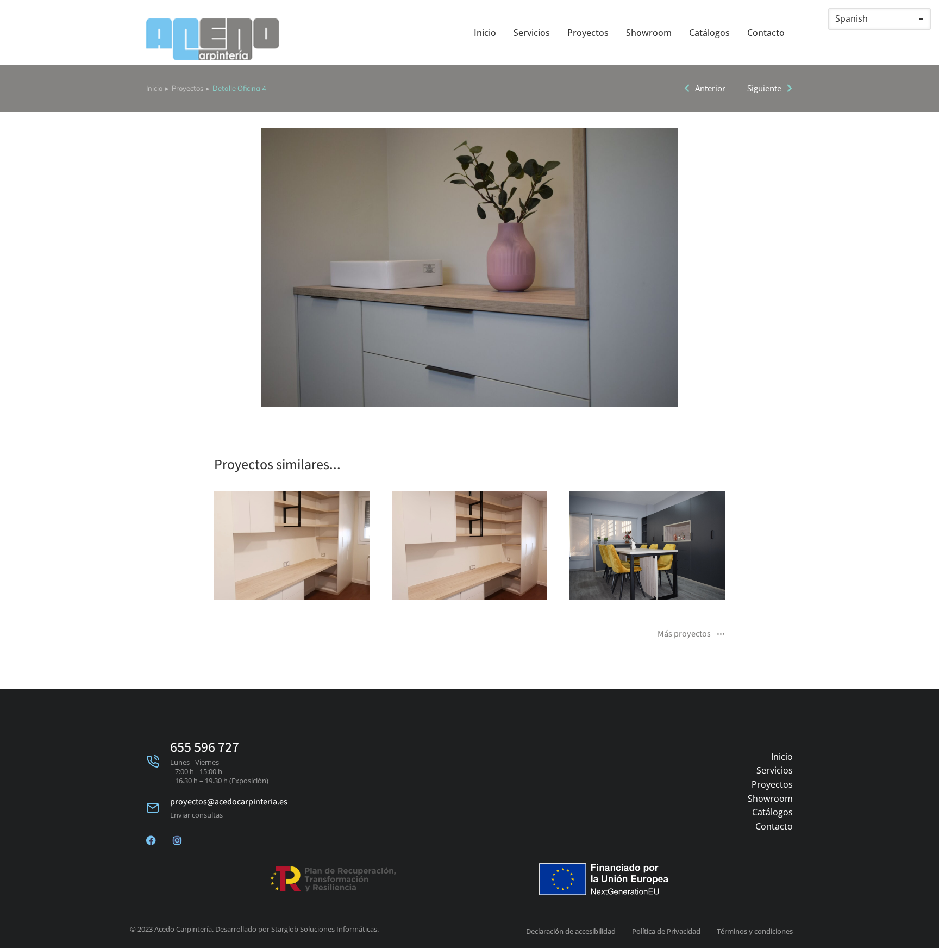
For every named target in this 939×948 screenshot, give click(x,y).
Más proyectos (684, 634)
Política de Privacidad (666, 931)
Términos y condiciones (755, 931)
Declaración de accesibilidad (571, 931)
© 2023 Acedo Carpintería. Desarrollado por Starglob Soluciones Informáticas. (254, 929)
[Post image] (292, 545)
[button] (198, 552)
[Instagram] (177, 840)
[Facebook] (151, 840)
